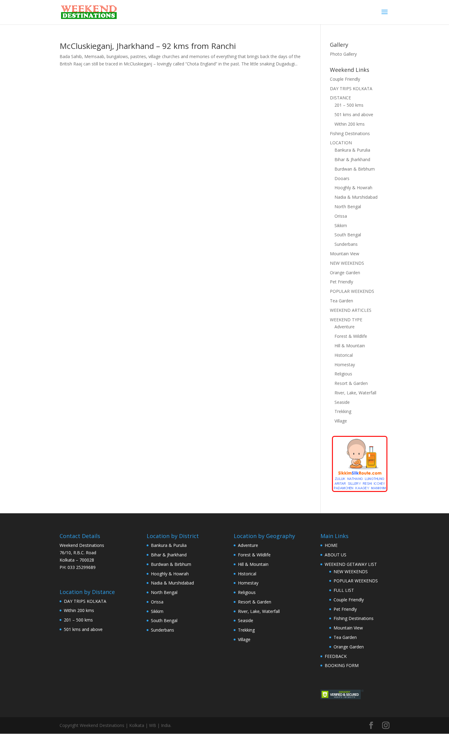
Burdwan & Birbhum (354, 169)
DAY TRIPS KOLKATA (351, 88)
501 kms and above (353, 114)
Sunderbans (346, 244)
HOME (331, 545)
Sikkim (340, 225)
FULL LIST (344, 590)
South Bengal (347, 235)
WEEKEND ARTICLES (350, 310)
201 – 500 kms (348, 105)
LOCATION (341, 143)
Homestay (344, 364)
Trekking (342, 411)
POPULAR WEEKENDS (352, 291)
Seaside (342, 402)
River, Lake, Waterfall (355, 393)
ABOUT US (335, 555)
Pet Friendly (341, 282)
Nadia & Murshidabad (356, 197)
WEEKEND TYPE (346, 320)
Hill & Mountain (349, 346)
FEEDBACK (336, 656)
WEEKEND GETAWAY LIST (351, 564)
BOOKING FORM (342, 665)
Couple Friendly (345, 79)
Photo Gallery (343, 54)
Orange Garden (345, 272)
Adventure (344, 327)
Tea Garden (341, 301)
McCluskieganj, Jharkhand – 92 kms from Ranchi (148, 45)
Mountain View (344, 253)
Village (340, 421)
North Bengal (347, 206)
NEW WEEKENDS (347, 263)
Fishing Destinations (350, 133)
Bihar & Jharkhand (352, 159)
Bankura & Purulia (352, 150)
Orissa (340, 216)
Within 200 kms (349, 124)
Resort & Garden (351, 383)
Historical (343, 355)
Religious (343, 374)
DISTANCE (340, 98)
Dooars (341, 178)
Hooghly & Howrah (353, 187)
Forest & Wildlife (350, 336)
